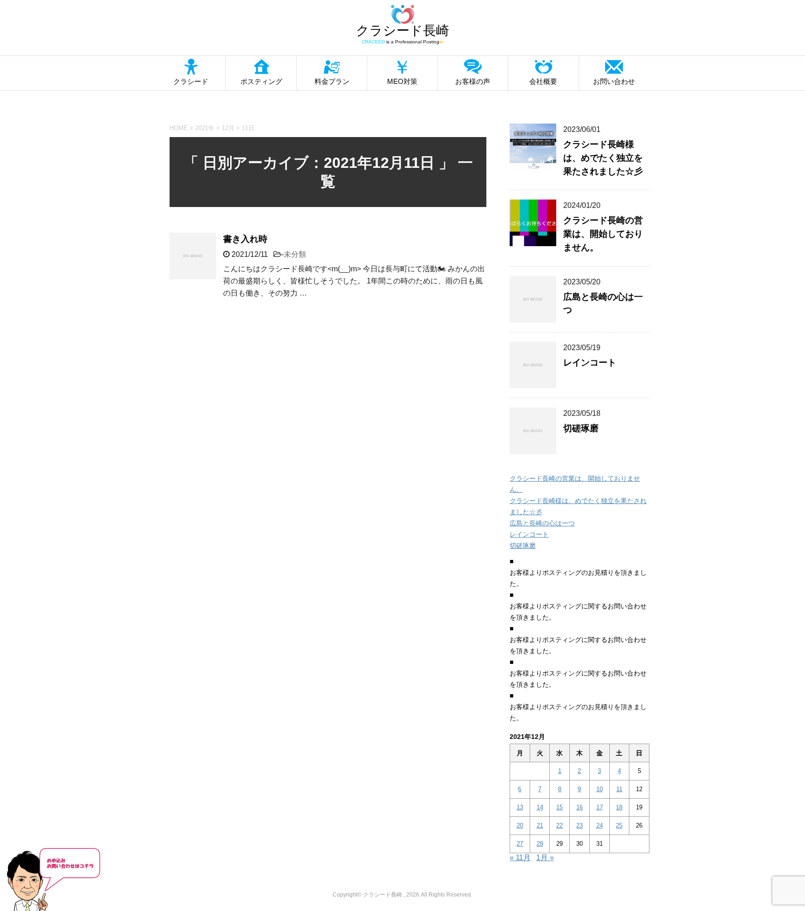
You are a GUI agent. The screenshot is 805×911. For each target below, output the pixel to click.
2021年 (204, 127)
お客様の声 (472, 81)
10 (599, 789)
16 (579, 807)
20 (520, 825)
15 (559, 807)
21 (540, 825)
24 (599, 825)
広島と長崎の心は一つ (542, 523)
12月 (228, 127)
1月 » (545, 858)
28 (540, 843)
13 (520, 807)
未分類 (295, 254)
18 (619, 807)
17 (599, 807)
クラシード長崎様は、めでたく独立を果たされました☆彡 (603, 157)
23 (579, 825)
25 (619, 825)
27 (520, 843)
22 (559, 825)
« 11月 (520, 858)
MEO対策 (402, 81)
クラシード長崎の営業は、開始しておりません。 (603, 233)
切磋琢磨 (581, 428)
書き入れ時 (245, 239)
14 (540, 807)
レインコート (589, 362)
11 (619, 789)
